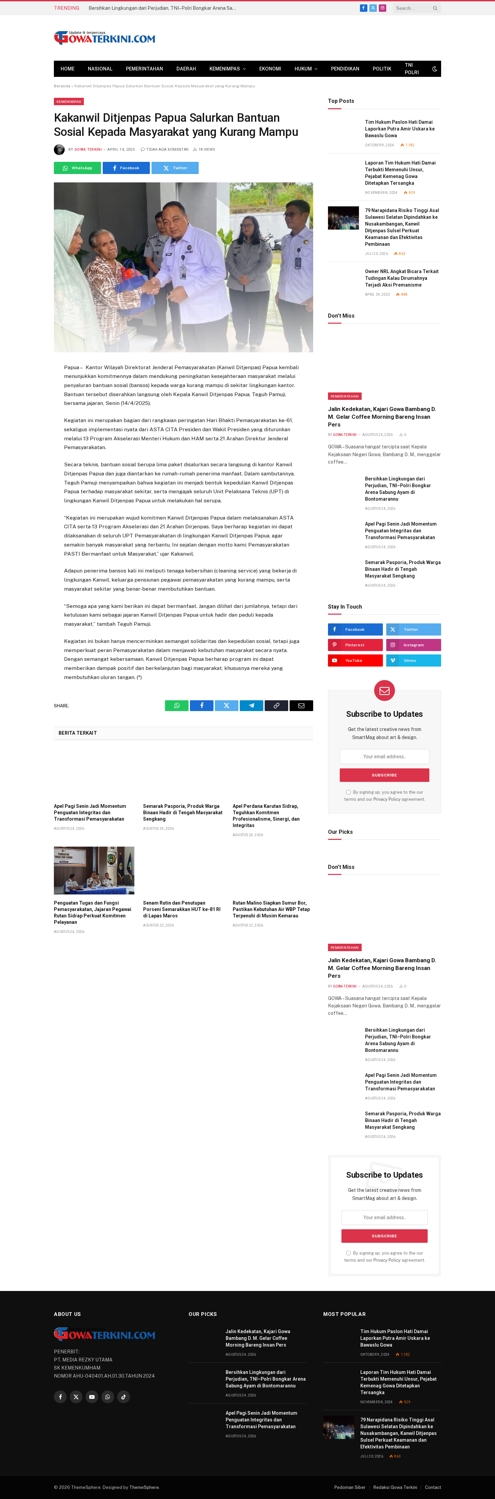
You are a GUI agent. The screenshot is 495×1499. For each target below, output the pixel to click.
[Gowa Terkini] (104, 38)
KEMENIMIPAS (69, 101)
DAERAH (186, 68)
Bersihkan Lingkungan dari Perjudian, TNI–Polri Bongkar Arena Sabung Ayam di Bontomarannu (164, 8)
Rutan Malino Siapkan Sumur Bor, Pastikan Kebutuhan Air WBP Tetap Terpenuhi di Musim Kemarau (271, 909)
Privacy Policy (387, 799)
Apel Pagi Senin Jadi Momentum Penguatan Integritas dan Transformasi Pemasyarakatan (90, 812)
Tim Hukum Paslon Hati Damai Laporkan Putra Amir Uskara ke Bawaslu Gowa (400, 128)
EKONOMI (270, 68)
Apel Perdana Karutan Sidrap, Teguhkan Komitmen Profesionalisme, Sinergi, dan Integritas (266, 815)
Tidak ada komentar (167, 149)
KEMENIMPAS (224, 68)
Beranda (62, 86)
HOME (67, 68)
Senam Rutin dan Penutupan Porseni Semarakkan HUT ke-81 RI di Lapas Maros (182, 909)
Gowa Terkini (88, 149)
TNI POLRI (412, 68)
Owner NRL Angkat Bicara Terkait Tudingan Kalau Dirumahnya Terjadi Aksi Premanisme (402, 278)
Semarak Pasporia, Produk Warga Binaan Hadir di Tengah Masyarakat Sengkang (183, 812)
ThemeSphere (144, 1487)
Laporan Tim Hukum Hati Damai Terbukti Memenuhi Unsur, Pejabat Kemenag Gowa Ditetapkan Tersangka (400, 173)
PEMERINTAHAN (144, 68)
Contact (433, 1487)
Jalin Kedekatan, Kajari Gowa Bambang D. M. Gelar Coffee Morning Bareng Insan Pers (382, 417)
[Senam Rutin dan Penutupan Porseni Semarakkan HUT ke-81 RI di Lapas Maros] (183, 870)
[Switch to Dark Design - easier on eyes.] (435, 68)
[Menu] (444, 69)
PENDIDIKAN (345, 68)
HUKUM (303, 68)
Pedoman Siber (350, 1487)
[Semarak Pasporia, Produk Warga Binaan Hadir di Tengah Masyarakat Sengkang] (183, 773)
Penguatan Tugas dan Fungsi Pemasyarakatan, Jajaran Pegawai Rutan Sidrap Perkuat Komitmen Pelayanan (92, 912)
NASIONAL (100, 68)
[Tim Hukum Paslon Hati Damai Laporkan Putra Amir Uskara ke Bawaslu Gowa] (343, 129)
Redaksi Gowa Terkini (395, 1487)
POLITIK (382, 68)
